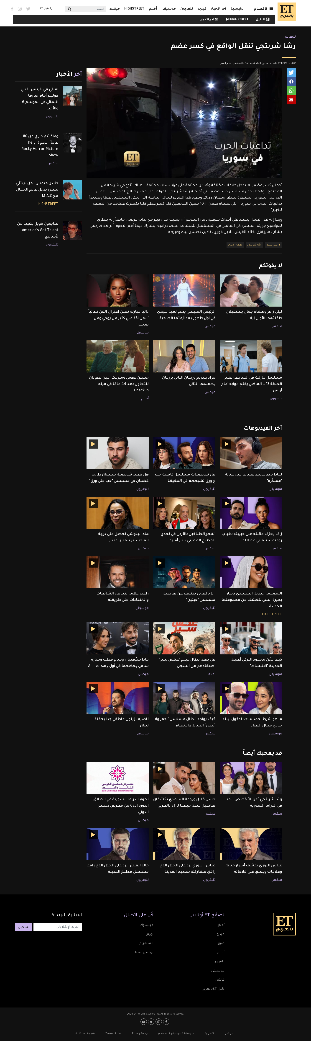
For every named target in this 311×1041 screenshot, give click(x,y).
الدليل (260, 19)
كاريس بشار (273, 245)
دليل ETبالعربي (213, 989)
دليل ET (44, 9)
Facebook (11, 8)
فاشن (219, 980)
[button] (291, 72)
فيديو (202, 9)
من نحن (228, 1033)
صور (221, 943)
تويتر (150, 934)
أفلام (153, 9)
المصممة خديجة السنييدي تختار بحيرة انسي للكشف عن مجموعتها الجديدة (252, 600)
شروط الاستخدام (85, 1033)
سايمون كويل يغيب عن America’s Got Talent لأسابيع (37, 230)
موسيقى (168, 9)
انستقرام (146, 943)
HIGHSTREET (134, 9)
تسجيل (23, 927)
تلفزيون (186, 9)
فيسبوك (146, 925)
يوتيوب (144, 1021)
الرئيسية (238, 9)
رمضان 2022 (235, 245)
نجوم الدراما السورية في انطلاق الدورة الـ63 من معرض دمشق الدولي (121, 806)
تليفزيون (289, 37)
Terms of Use (113, 1033)
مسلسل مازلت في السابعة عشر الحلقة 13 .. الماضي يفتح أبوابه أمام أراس (251, 384)
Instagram (19, 8)
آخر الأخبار (218, 9)
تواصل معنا (144, 953)
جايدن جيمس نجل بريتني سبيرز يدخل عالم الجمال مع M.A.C (37, 189)
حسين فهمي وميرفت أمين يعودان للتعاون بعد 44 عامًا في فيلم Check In (119, 384)
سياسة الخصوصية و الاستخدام (176, 1033)
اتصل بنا (209, 1033)
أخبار (221, 925)
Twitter (28, 8)
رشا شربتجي (254, 245)
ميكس (114, 9)
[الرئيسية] (285, 12)
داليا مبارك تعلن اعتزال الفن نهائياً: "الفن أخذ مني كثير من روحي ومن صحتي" (118, 318)
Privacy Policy (140, 1033)
